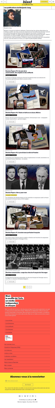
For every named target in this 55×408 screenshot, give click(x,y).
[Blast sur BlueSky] (25, 396)
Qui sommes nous (9, 344)
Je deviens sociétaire (10, 356)
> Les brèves (8, 332)
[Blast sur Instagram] (30, 396)
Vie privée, (29, 401)
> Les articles (8, 320)
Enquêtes (8, 75)
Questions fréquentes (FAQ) (12, 347)
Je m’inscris (28, 384)
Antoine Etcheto (9, 270)
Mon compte (8, 365)
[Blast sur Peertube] (22, 396)
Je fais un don (8, 353)
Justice (7, 275)
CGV (36, 401)
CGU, (33, 401)
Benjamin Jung (9, 68)
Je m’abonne (8, 350)
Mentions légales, (22, 401)
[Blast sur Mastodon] (27, 396)
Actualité (8, 195)
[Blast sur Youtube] (20, 396)
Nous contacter (8, 368)
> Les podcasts (9, 326)
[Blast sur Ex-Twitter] (35, 396)
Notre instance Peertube (11, 362)
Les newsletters (8, 359)
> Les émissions (9, 323)
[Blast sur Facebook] (33, 396)
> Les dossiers (9, 329)
